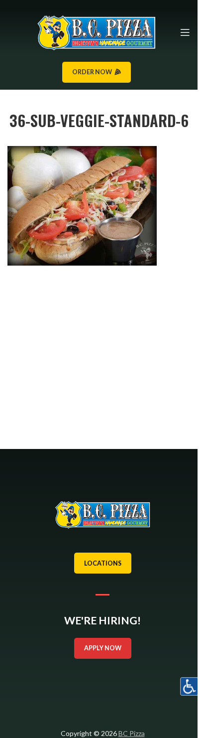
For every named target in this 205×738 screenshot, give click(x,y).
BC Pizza (131, 733)
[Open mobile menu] (185, 32)
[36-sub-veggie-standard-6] (82, 205)
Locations (102, 563)
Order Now (92, 72)
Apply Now (102, 648)
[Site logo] (96, 31)
